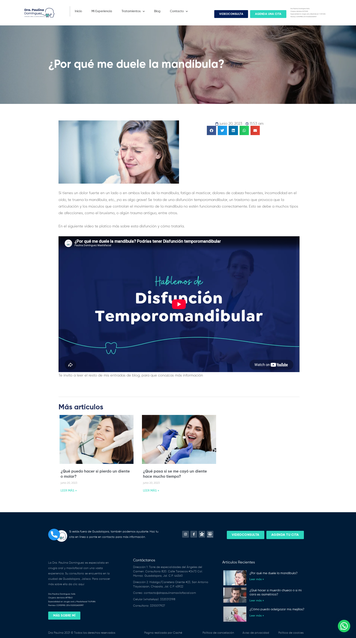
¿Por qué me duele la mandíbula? (273, 573)
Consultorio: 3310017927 (149, 605)
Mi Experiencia (101, 11)
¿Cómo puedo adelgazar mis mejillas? (276, 609)
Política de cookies (290, 632)
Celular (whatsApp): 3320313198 (154, 599)
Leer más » (256, 579)
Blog (157, 11)
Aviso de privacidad (255, 632)
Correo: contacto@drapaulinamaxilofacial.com (164, 593)
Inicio (78, 11)
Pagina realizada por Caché (163, 632)
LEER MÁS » (69, 490)
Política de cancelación (218, 632)
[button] (211, 130)
